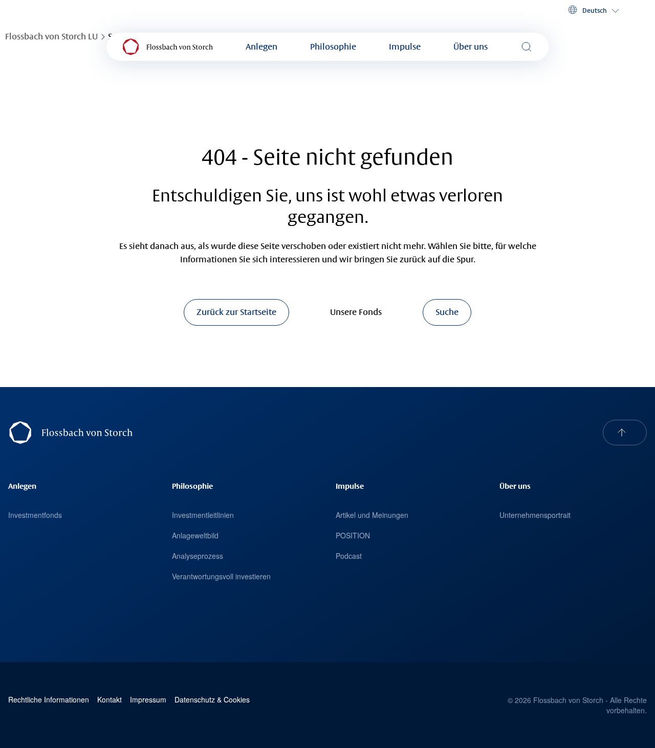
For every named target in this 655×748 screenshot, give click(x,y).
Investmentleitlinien (203, 515)
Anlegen (261, 47)
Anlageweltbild (195, 535)
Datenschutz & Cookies (212, 700)
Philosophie (333, 47)
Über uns (470, 47)
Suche (446, 312)
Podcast (349, 556)
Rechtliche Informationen (48, 700)
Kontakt (109, 700)
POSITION (353, 535)
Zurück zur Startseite (236, 312)
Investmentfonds (35, 515)
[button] (592, 10)
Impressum (148, 700)
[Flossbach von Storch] (167, 47)
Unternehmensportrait (535, 515)
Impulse (405, 47)
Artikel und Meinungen (372, 515)
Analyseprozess (197, 556)
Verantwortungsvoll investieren (221, 576)
